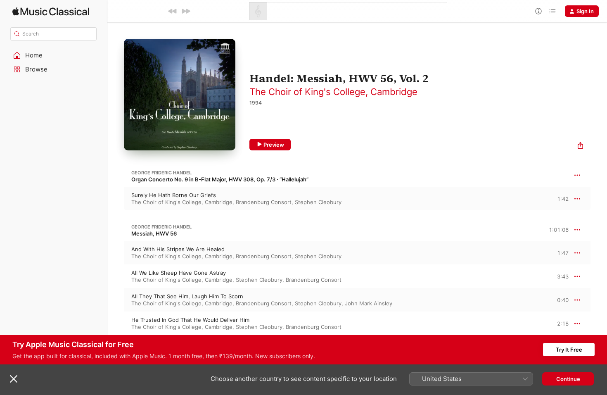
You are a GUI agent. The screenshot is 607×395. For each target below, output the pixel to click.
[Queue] (552, 11)
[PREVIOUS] (172, 11)
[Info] (538, 11)
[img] (50, 11)
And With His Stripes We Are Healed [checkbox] (178, 249)
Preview (273, 144)
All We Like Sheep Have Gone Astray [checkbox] (178, 272)
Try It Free (569, 349)
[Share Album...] (580, 146)
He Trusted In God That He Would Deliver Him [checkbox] (190, 319)
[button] (54, 55)
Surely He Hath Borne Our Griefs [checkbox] (173, 195)
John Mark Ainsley (368, 303)
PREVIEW (559, 198)
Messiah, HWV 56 (154, 233)
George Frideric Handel (161, 173)
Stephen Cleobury (318, 202)
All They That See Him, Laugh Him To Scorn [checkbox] (187, 296)
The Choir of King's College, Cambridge (333, 91)
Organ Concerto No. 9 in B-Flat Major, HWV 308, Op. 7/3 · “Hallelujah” (219, 179)
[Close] (13, 379)
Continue (568, 379)
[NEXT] (185, 11)
